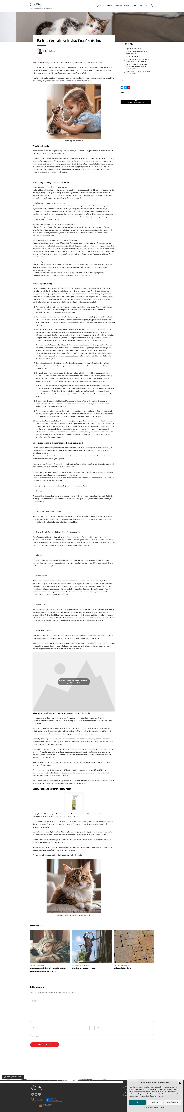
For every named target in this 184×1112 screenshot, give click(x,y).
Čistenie (35, 965)
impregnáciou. (93, 638)
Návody (39, 965)
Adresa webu (35, 1036)
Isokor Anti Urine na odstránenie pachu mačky (138, 72)
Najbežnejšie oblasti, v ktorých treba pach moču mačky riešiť (137, 60)
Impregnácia (82, 965)
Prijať (137, 1102)
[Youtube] (36, 1094)
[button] (180, 1082)
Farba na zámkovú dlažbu (122, 968)
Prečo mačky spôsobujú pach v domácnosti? (137, 52)
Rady (42, 965)
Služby (109, 5)
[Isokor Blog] (42, 4)
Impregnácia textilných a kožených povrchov (52, 421)
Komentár (35, 1001)
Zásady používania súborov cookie (154, 1107)
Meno (33, 1028)
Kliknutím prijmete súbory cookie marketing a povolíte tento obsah (73, 681)
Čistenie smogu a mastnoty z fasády (84, 968)
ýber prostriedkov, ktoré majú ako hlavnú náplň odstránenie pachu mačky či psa (62, 718)
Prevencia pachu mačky (134, 56)
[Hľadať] (152, 5)
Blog (134, 5)
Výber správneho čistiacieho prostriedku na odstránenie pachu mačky (136, 66)
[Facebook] (32, 1094)
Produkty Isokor (122, 5)
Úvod (101, 5)
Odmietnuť (155, 1102)
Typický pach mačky (133, 49)
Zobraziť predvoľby (173, 1102)
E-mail (98, 1028)
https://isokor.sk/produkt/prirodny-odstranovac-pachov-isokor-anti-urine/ (60, 814)
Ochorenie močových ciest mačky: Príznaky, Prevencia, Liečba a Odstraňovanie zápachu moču (48, 970)
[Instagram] (39, 1094)
